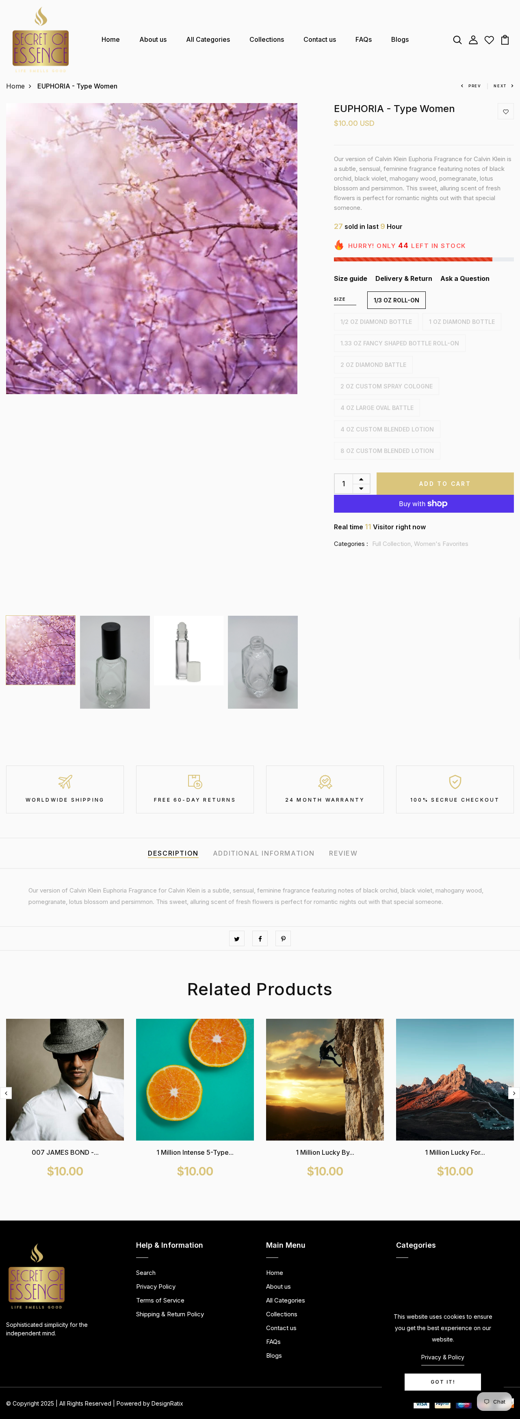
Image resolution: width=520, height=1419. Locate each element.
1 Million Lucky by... (325, 1152)
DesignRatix (167, 1403)
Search (146, 1273)
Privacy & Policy (442, 1357)
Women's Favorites (441, 544)
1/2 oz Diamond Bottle (376, 321)
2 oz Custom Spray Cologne (386, 386)
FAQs (363, 39)
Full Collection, (393, 544)
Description (173, 853)
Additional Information (264, 853)
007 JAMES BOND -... (65, 1152)
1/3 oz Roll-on (396, 300)
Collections (266, 39)
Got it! (443, 1382)
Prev (474, 86)
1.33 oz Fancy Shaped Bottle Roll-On (399, 343)
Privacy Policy (156, 1286)
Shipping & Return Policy (170, 1314)
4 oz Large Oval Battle (377, 407)
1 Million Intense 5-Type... (195, 1152)
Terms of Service (160, 1300)
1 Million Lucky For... (455, 1152)
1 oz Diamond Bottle (462, 321)
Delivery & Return (403, 278)
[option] (151, 248)
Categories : (351, 544)
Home (111, 39)
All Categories (208, 39)
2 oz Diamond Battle (373, 364)
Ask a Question (465, 278)
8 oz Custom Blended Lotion (387, 450)
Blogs (400, 39)
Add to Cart (445, 483)
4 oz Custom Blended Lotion (387, 429)
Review (343, 853)
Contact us (319, 39)
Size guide (350, 278)
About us (153, 39)
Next (500, 86)
